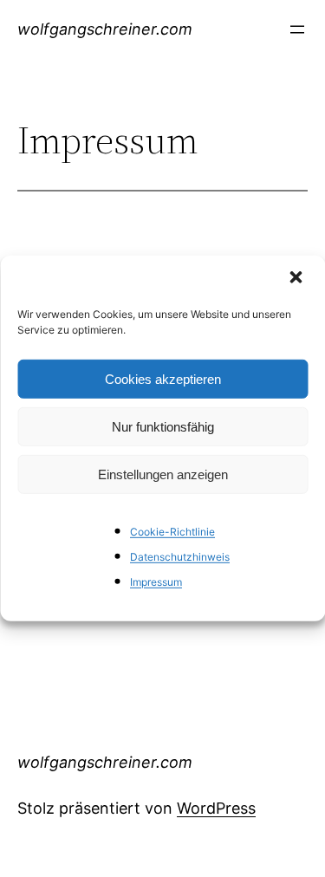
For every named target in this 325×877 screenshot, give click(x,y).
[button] (297, 279)
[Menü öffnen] (297, 29)
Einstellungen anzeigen (163, 473)
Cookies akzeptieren (163, 378)
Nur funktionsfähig (163, 426)
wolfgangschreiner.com (104, 29)
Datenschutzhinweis (180, 556)
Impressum (156, 581)
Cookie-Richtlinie (172, 531)
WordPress (216, 808)
